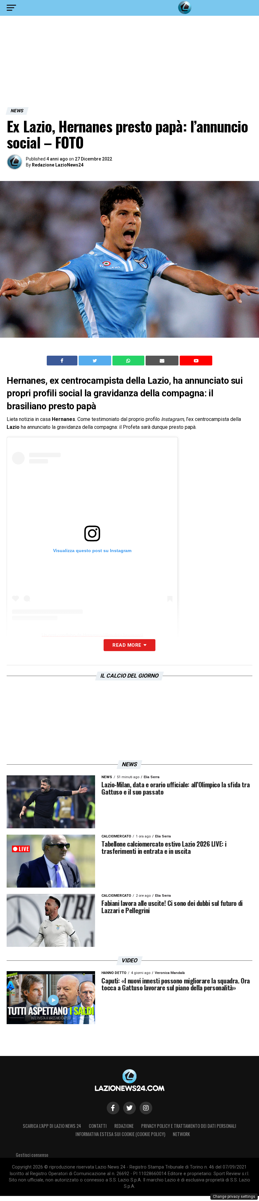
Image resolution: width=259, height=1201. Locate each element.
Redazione (124, 1125)
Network (181, 1134)
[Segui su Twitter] (129, 1108)
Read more (126, 645)
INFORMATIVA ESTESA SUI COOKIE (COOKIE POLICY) (120, 1134)
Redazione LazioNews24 (57, 164)
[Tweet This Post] (95, 361)
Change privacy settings (234, 1196)
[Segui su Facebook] (113, 1108)
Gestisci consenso (32, 1154)
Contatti (98, 1125)
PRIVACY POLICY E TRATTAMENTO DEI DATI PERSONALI (188, 1125)
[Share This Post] (129, 361)
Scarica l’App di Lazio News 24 (52, 1125)
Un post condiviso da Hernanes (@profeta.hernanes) (92, 634)
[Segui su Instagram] (146, 1108)
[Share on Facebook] (63, 361)
